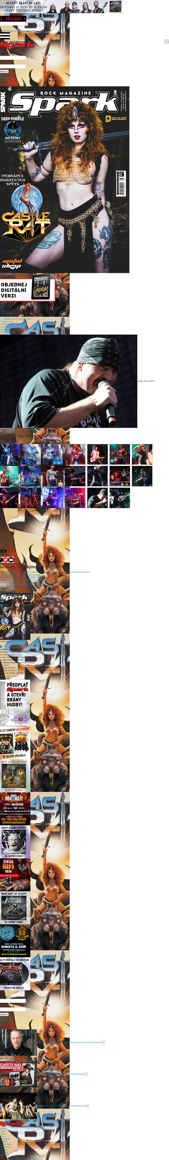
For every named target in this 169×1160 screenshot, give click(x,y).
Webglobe (5, 1154)
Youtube (24, 31)
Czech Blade (6, 1144)
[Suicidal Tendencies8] (75, 497)
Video (3, 311)
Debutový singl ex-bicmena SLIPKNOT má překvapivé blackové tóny (29, 580)
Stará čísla (5, 326)
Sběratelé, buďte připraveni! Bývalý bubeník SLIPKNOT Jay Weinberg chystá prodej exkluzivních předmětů (45, 572)
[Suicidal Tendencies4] (142, 475)
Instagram (10, 31)
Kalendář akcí (6, 313)
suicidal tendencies (15, 429)
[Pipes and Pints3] (53, 454)
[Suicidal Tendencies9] (97, 497)
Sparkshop (5, 329)
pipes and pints (30, 429)
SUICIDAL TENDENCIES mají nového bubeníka (20, 574)
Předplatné (5, 1139)
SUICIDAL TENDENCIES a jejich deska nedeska (21, 582)
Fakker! (4, 1141)
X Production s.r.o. (35, 1158)
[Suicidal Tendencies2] (97, 475)
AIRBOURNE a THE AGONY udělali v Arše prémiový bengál (62, 1105)
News (3, 305)
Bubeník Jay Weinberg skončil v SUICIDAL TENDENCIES (24, 577)
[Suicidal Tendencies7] (53, 497)
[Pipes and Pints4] (75, 454)
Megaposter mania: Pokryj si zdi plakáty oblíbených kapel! (61, 1073)
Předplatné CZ (7, 321)
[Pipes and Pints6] (120, 454)
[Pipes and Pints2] (30, 454)
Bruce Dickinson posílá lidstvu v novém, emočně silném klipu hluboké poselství (70, 1042)
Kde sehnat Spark (8, 332)
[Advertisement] (83, 527)
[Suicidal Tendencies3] (120, 475)
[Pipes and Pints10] (53, 475)
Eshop (17, 31)
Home (3, 303)
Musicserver (6, 1146)
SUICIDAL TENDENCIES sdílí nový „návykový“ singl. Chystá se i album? (31, 585)
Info (2, 316)
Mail (30, 31)
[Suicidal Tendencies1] (75, 475)
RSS (34, 31)
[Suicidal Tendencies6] (30, 497)
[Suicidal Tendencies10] (120, 497)
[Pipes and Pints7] (142, 454)
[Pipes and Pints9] (30, 475)
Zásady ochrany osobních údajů (17, 318)
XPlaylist (4, 1152)
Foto (2, 308)
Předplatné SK (7, 324)
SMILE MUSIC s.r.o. (17, 1158)
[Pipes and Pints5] (97, 454)
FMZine (4, 1149)
